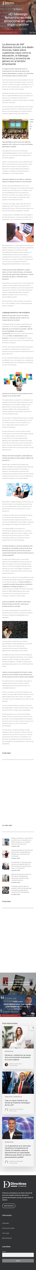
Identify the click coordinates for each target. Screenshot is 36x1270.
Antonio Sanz (13, 29)
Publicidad (5, 1223)
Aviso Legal (5, 1233)
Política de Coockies (8, 1228)
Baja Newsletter (7, 1238)
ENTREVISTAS (18, 9)
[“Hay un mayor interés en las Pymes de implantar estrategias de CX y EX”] (18, 1093)
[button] (33, 3)
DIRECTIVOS (8, 1097)
